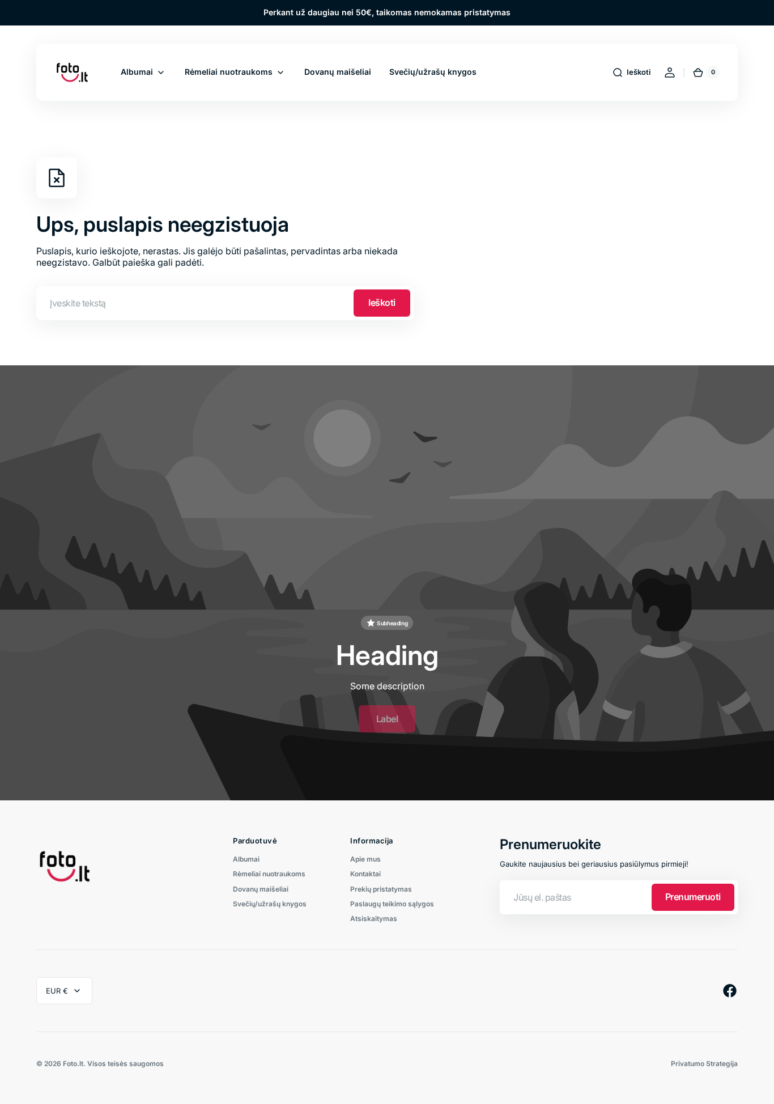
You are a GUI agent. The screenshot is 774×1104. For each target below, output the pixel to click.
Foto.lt (73, 1064)
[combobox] (225, 303)
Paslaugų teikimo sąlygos (392, 904)
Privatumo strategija (704, 1064)
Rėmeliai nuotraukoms (269, 873)
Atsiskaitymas (373, 918)
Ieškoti (381, 302)
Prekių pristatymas (381, 889)
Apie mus (365, 859)
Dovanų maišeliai (260, 889)
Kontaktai (365, 873)
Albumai (246, 859)
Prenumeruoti (693, 896)
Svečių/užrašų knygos (270, 904)
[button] (631, 72)
